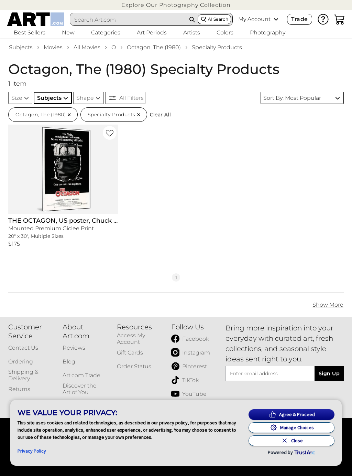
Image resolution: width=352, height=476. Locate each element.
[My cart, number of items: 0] (339, 19)
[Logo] (35, 19)
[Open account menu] (276, 19)
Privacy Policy (32, 451)
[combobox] (128, 19)
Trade (299, 19)
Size (16, 98)
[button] (176, 5)
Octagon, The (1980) (154, 47)
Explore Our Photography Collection (176, 5)
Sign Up (329, 373)
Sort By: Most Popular (292, 98)
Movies (53, 47)
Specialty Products (217, 47)
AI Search (218, 19)
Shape (85, 98)
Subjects (21, 47)
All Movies (87, 47)
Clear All (160, 114)
